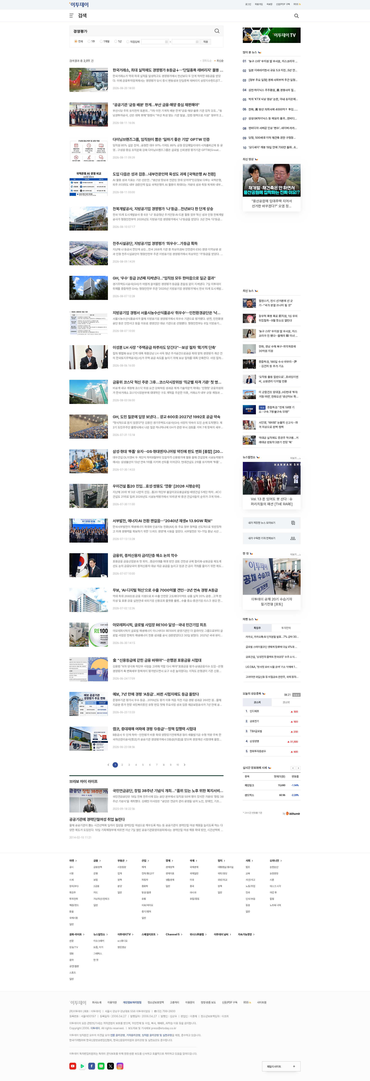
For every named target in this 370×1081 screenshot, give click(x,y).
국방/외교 (222, 879)
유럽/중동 (194, 898)
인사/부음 (250, 898)
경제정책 (170, 867)
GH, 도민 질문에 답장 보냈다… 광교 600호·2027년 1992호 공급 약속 (166, 417)
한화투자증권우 (258, 751)
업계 (120, 873)
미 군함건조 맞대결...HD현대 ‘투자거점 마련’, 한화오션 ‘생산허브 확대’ (278, 396)
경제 (168, 860)
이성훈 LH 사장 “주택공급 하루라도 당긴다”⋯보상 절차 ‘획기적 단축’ (164, 347)
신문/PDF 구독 (283, 4)
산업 (144, 860)
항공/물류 (146, 892)
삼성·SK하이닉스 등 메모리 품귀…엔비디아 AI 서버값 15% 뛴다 (285, 118)
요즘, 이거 (98, 947)
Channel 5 (173, 934)
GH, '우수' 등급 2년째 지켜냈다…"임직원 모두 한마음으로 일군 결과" (164, 278)
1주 (93, 41)
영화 (71, 953)
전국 (248, 892)
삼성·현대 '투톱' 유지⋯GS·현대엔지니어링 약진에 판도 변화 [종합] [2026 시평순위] (176, 451)
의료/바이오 (147, 905)
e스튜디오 (123, 940)
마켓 (71, 860)
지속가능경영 (245, 934)
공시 (71, 867)
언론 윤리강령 (117, 1035)
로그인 (248, 4)
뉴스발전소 (99, 934)
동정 (248, 905)
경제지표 (170, 873)
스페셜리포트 (149, 934)
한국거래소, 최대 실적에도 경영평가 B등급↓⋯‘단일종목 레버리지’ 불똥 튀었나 (171, 70)
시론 (272, 879)
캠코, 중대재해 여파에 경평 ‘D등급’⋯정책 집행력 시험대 (154, 729)
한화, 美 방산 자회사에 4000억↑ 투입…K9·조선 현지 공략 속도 (285, 109)
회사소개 (96, 1002)
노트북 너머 (275, 905)
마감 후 (273, 892)
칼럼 (272, 898)
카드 (95, 892)
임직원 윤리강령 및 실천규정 (157, 1035)
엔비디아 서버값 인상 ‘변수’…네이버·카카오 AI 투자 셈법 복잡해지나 (287, 128)
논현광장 (274, 873)
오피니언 (274, 860)
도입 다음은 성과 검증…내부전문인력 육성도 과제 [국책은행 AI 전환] (164, 174)
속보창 (269, 4)
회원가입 (259, 4)
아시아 (193, 892)
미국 (192, 879)
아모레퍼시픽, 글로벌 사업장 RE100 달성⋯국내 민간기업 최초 (159, 625)
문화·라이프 (75, 934)
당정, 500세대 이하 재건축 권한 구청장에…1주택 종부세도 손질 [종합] (289, 137)
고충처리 (174, 1002)
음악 (71, 959)
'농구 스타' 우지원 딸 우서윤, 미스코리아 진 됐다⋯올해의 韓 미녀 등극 (289, 61)
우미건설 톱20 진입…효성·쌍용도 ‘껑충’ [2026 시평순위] (156, 486)
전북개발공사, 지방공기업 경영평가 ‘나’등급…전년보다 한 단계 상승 (163, 208)
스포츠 (72, 972)
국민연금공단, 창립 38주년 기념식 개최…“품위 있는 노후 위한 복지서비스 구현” (173, 790)
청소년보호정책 (156, 1002)
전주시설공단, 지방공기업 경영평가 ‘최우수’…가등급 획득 (155, 243)
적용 (205, 41)
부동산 (121, 860)
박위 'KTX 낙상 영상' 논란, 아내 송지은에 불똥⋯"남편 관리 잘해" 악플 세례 (291, 99)
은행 (95, 873)
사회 (248, 860)
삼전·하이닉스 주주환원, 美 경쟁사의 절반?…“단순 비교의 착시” (285, 90)
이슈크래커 (98, 940)
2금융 (96, 886)
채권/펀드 (74, 905)
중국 (192, 886)
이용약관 (112, 1002)
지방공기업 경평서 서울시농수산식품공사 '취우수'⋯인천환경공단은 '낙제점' (169, 313)
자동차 (145, 879)
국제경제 (194, 867)
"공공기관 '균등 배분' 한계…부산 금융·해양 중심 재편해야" (156, 104)
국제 (192, 860)
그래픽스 (97, 953)
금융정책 (97, 867)
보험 (95, 879)
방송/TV (73, 947)
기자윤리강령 (133, 1035)
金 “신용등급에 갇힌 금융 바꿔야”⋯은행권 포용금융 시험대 (157, 660)
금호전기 (254, 721)
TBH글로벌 (256, 731)
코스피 (257, 702)
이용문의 (190, 1002)
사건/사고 (250, 879)
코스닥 (286, 702)
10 (178, 764)
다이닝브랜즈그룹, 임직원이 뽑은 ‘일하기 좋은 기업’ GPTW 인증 (161, 139)
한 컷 (95, 959)
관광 (71, 940)
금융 (95, 860)
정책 (120, 879)
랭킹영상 (122, 947)
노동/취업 (250, 886)
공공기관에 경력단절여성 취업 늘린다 (97, 819)
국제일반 (194, 873)
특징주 (257, 627)
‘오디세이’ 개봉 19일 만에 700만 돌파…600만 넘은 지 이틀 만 (284, 147)
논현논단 (274, 867)
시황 (71, 873)
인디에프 (254, 711)
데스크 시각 (275, 886)
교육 (248, 873)
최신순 (220, 60)
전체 (80, 41)
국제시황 (73, 917)
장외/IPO (74, 886)
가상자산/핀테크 (101, 898)
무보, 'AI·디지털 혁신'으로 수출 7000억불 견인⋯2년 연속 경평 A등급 (165, 590)
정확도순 (207, 60)
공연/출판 (74, 966)
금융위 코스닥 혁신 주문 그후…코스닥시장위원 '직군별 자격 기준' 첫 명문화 (169, 382)
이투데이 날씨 (221, 934)
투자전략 (286, 627)
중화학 (145, 886)
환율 (71, 911)
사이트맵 (261, 1002)
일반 (71, 924)
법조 (248, 867)
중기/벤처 (146, 911)
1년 (120, 41)
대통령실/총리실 (226, 867)
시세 (71, 879)
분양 (120, 886)
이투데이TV (124, 934)
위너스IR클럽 (197, 934)
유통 (144, 898)
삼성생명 (254, 741)
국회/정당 (222, 873)
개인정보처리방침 (132, 1002)
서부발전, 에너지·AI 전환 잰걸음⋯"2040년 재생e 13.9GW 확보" (162, 521)
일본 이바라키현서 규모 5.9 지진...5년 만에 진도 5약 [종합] (282, 70)
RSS (296, 4)
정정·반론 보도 (208, 1002)
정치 (220, 860)
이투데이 (95, 1028)
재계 (144, 867)
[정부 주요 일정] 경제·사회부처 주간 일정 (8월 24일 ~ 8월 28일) (286, 80)
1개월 (106, 41)
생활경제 (170, 879)
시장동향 (122, 867)
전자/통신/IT (148, 873)
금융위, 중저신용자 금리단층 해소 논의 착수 (145, 555)
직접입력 (135, 41)
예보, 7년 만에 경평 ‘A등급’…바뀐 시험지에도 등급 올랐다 (156, 694)
